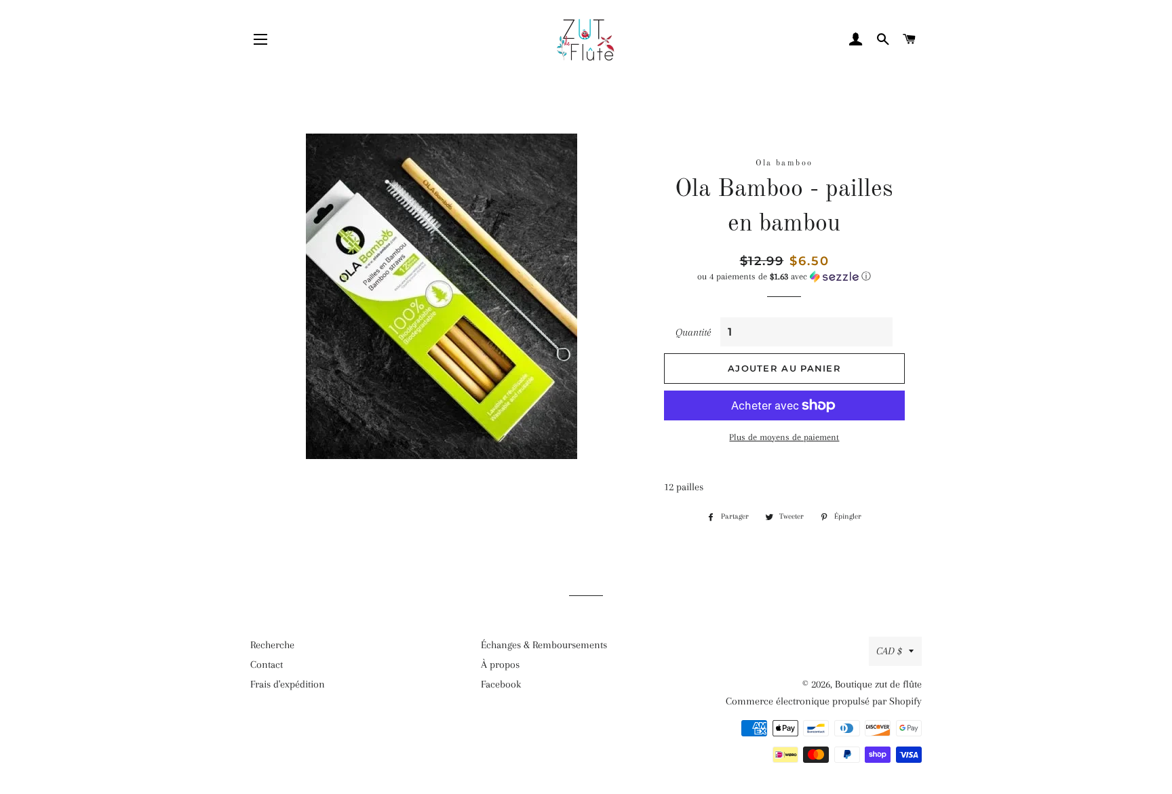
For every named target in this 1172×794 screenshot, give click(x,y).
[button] (784, 277)
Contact (266, 664)
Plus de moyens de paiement (784, 437)
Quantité (693, 332)
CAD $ (889, 651)
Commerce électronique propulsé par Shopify (824, 701)
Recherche (272, 645)
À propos (500, 664)
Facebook (501, 684)
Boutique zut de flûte (878, 684)
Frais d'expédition (287, 684)
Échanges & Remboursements (544, 645)
